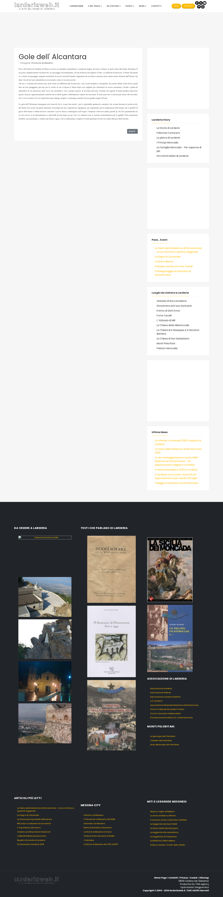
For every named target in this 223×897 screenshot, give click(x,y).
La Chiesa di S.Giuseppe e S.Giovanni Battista (178, 331)
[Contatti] (203, 6)
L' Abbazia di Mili (166, 320)
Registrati (188, 6)
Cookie (194, 877)
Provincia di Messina (42, 62)
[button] (95, 6)
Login (176, 6)
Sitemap (204, 877)
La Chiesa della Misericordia (173, 325)
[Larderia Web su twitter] (201, 3)
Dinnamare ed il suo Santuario (174, 306)
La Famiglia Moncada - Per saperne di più (179, 149)
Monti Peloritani (166, 343)
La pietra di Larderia (168, 137)
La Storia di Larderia (168, 128)
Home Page (160, 877)
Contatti (173, 877)
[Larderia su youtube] (204, 3)
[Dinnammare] (44, 596)
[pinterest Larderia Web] (199, 6)
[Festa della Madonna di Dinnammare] (44, 639)
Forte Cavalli (164, 315)
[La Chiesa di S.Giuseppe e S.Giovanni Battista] (44, 681)
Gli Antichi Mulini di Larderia (172, 156)
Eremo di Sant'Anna (168, 310)
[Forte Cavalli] (44, 723)
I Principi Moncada (167, 142)
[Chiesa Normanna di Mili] (44, 555)
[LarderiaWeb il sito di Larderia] (37, 6)
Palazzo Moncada (167, 348)
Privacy (184, 877)
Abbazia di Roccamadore (172, 301)
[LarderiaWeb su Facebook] (197, 3)
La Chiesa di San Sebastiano (173, 338)
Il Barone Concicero (168, 133)
